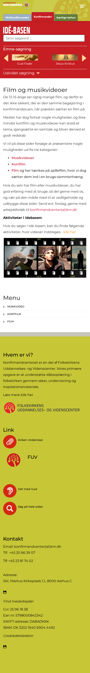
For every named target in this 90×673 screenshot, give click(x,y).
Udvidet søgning (19, 73)
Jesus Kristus (65, 63)
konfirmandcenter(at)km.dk (53, 210)
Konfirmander (43, 16)
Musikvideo (15, 306)
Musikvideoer (23, 158)
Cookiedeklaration (18, 636)
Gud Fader (24, 63)
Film (15, 170)
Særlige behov (66, 17)
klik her (27, 395)
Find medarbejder (18, 601)
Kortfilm (19, 164)
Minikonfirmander (17, 17)
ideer (42, 381)
